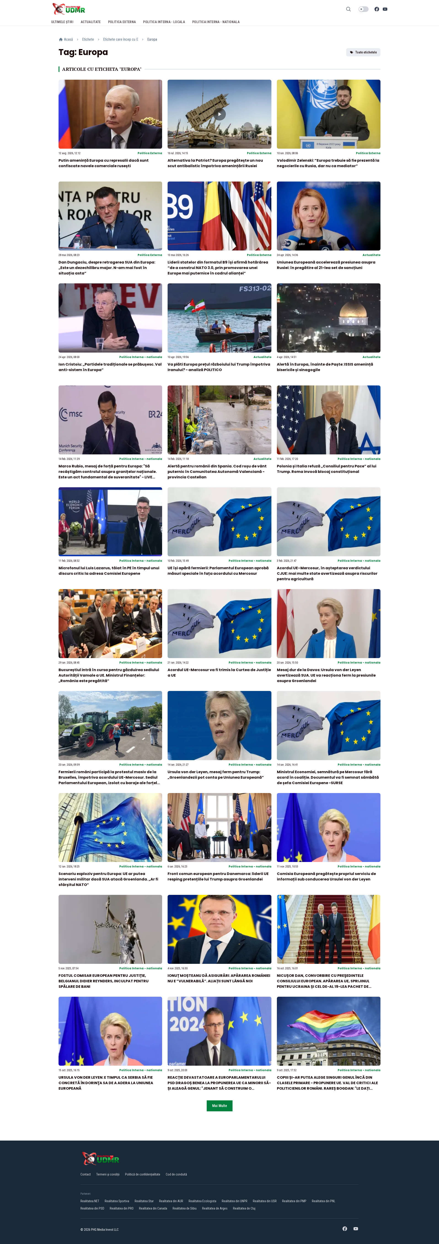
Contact (85, 1174)
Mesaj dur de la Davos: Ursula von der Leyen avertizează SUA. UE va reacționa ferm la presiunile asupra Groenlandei (326, 675)
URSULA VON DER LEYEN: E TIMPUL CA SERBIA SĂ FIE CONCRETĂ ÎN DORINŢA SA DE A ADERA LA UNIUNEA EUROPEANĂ (106, 1083)
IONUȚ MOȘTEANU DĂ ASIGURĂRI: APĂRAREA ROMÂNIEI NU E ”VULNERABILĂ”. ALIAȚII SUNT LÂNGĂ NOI (219, 978)
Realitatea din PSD (92, 1208)
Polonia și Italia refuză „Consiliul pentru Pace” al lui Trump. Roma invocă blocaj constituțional (326, 469)
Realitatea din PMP (294, 1201)
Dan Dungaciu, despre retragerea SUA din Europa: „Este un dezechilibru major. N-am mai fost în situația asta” (107, 268)
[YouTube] (385, 9)
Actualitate (371, 255)
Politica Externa (150, 153)
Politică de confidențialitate (142, 1174)
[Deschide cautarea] (348, 9)
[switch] (364, 9)
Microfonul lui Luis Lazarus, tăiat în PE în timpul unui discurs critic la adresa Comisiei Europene (109, 570)
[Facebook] (377, 9)
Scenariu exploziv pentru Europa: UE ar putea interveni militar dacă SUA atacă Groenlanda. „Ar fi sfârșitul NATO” (108, 879)
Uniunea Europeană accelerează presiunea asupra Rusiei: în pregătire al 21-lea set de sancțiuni (326, 265)
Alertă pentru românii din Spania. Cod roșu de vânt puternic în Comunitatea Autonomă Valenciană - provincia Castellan (217, 472)
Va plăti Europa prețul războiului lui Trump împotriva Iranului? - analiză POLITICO (219, 367)
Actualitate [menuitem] (91, 22)
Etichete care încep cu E (120, 39)
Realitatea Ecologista (202, 1201)
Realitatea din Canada (153, 1208)
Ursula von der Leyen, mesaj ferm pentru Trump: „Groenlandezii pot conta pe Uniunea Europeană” (216, 774)
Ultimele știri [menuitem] (62, 22)
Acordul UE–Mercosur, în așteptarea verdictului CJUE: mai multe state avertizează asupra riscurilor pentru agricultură (327, 573)
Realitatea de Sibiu (185, 1208)
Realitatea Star (144, 1201)
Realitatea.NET (89, 1201)
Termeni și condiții (108, 1174)
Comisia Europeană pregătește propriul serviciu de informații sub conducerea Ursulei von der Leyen (326, 876)
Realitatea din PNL (323, 1201)
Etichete (88, 39)
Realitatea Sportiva (117, 1201)
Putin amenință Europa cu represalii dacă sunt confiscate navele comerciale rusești (104, 163)
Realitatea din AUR (171, 1201)
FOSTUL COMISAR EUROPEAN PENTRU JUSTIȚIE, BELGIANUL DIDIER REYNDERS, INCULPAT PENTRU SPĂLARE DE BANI (104, 981)
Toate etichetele (366, 52)
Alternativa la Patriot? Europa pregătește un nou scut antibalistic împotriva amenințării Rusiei (215, 163)
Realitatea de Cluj (244, 1208)
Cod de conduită (176, 1174)
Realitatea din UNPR (234, 1201)
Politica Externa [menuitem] (122, 22)
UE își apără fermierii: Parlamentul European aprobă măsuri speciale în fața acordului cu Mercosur (218, 570)
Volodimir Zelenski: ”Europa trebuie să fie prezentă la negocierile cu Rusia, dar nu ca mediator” (328, 163)
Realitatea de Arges (215, 1208)
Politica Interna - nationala (140, 357)
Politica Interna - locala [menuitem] (164, 22)
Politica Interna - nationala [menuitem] (216, 22)
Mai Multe (219, 1106)
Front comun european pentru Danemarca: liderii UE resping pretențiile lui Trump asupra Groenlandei (218, 876)
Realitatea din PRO (122, 1208)
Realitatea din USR (265, 1201)
